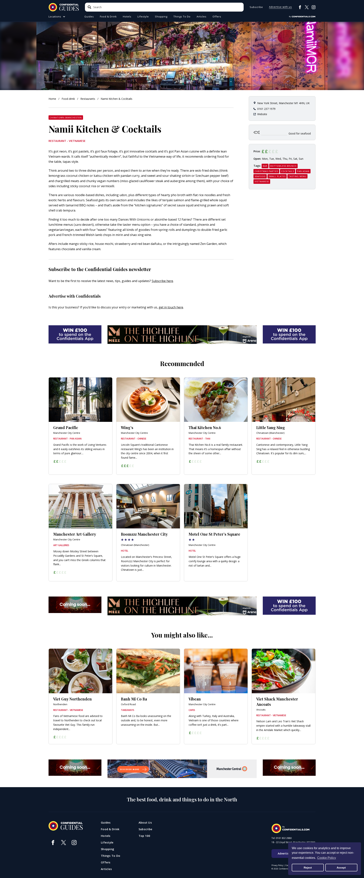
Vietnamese (262, 181)
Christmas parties (266, 171)
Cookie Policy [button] (326, 857)
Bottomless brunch (283, 165)
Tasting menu (297, 176)
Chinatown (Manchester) (66, 117)
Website (262, 114)
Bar (265, 165)
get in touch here (171, 307)
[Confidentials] (302, 17)
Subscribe (256, 7)
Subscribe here (162, 281)
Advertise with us (280, 7)
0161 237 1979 (266, 109)
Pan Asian (303, 171)
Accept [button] (341, 867)
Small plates (277, 176)
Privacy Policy (277, 865)
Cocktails (287, 171)
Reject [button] (308, 867)
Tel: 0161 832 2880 (281, 838)
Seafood (260, 176)
